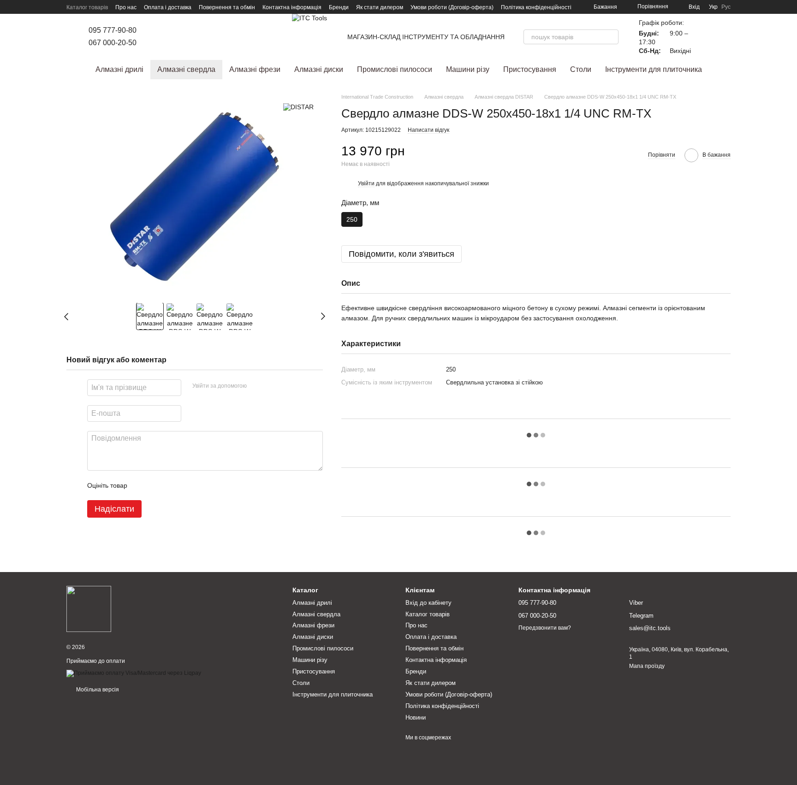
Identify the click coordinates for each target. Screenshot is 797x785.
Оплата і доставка (167, 7)
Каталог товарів (87, 7)
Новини (415, 717)
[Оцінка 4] (186, 485)
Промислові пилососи (394, 69)
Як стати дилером (379, 7)
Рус (726, 7)
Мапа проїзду (647, 666)
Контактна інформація (291, 7)
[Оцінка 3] (172, 485)
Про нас (126, 7)
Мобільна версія (97, 689)
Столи (580, 69)
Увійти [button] (366, 183)
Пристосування (529, 69)
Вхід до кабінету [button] (428, 602)
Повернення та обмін (227, 7)
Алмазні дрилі (119, 69)
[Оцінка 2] (157, 485)
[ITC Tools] (88, 609)
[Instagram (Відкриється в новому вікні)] (157, 37)
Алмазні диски (318, 69)
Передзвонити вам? (544, 628)
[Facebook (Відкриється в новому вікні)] (168, 37)
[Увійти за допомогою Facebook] (256, 386)
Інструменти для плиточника (653, 69)
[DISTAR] (298, 106)
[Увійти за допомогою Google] (271, 386)
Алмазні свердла (186, 69)
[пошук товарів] (611, 37)
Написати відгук (428, 130)
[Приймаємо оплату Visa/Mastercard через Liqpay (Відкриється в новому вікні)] (133, 673)
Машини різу (467, 69)
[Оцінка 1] (142, 485)
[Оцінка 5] (201, 485)
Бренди (339, 7)
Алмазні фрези (254, 69)
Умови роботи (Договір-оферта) (452, 7)
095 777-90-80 (113, 30)
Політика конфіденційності (536, 7)
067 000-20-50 (113, 43)
